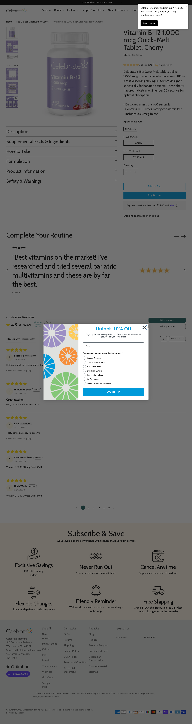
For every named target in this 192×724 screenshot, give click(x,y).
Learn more (149, 23)
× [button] (186, 6)
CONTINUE (113, 392)
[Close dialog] (144, 327)
